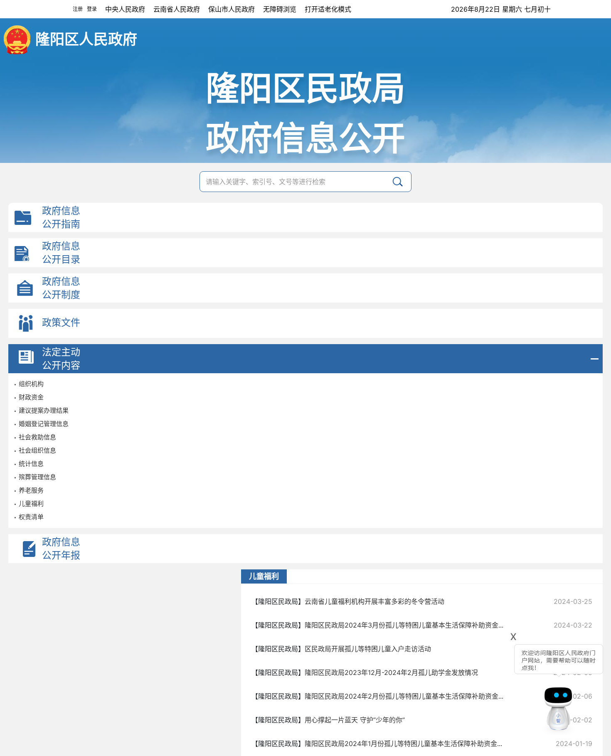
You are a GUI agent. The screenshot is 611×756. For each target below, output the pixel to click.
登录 (92, 9)
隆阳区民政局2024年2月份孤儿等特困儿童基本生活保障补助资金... (404, 696)
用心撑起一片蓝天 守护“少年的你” (355, 720)
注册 (78, 9)
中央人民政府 (125, 9)
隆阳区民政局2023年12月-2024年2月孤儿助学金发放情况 (391, 672)
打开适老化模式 (328, 9)
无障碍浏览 (279, 9)
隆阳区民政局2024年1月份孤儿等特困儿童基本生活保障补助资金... (403, 743)
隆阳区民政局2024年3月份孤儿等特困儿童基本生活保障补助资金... (404, 625)
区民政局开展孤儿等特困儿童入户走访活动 (368, 649)
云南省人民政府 (176, 9)
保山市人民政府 (231, 9)
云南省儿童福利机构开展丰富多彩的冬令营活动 (374, 601)
